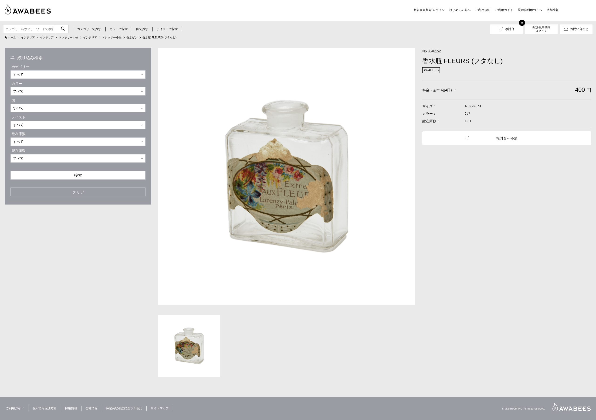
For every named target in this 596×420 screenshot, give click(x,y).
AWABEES (571, 407)
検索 (78, 175)
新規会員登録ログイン (541, 29)
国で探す (142, 29)
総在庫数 (19, 134)
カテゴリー (20, 67)
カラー (17, 83)
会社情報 (91, 408)
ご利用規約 (482, 10)
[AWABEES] (24, 8)
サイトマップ (160, 408)
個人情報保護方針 (44, 408)
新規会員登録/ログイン (429, 10)
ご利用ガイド (504, 10)
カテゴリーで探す (89, 29)
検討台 (509, 29)
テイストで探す (167, 29)
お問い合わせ (579, 29)
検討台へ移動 (506, 138)
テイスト (19, 117)
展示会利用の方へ (530, 10)
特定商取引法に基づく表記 (124, 408)
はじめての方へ (460, 10)
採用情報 (71, 408)
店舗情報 (553, 10)
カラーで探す (119, 29)
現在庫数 (19, 151)
